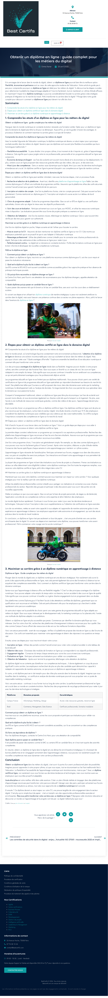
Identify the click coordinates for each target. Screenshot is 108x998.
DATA (10, 914)
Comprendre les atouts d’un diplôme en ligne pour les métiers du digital (35, 107)
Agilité (10, 904)
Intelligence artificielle (15, 922)
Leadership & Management (17, 924)
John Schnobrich (19, 803)
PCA (9, 929)
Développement (13, 917)
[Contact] (72, 17)
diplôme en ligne (26, 300)
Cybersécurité (13, 912)
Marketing (11, 927)
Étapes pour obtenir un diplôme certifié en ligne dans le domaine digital (35, 110)
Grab (53, 340)
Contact (72, 21)
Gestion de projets (14, 919)
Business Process (14, 909)
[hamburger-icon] (46, 42)
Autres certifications (15, 907)
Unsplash (58, 340)
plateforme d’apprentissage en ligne (72, 181)
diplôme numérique (43, 294)
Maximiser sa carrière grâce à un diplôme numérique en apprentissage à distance (38, 113)
